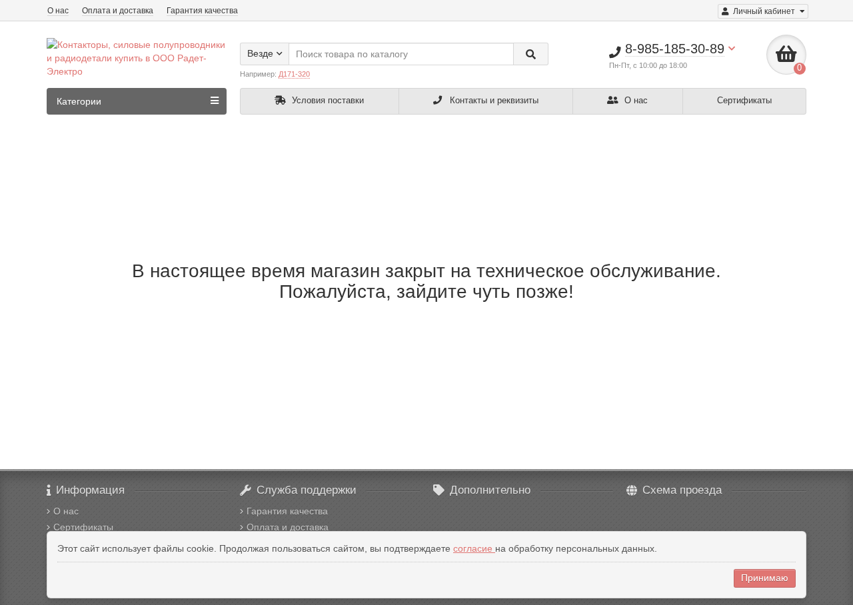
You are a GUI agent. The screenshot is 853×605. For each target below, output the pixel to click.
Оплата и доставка (117, 10)
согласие (474, 548)
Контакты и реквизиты (492, 100)
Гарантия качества (202, 10)
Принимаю (764, 577)
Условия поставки (326, 100)
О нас (58, 10)
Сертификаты (744, 100)
